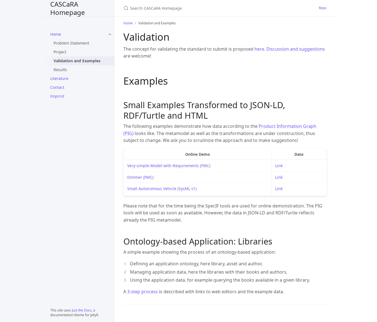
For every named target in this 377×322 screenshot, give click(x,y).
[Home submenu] (109, 34)
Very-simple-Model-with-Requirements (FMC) (168, 165)
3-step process (142, 292)
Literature (59, 78)
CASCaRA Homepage (67, 8)
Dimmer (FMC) (140, 177)
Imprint (57, 96)
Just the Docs (82, 310)
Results (60, 69)
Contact (57, 87)
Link (279, 165)
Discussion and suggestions (295, 49)
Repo (322, 8)
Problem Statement (71, 43)
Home (55, 34)
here (259, 49)
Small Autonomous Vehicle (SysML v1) (162, 188)
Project (60, 51)
